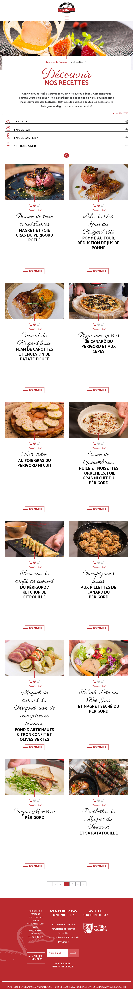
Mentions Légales (63, 966)
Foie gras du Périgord (56, 62)
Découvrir (35, 271)
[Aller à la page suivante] (83, 884)
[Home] (66, 8)
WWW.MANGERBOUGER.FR (113, 987)
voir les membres (36, 957)
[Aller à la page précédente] (50, 884)
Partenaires (62, 963)
